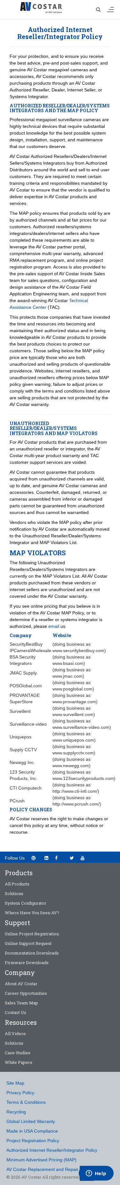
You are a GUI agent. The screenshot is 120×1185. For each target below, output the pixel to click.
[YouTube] (85, 857)
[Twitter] (72, 858)
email (53, 626)
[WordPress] (33, 858)
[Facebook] (59, 857)
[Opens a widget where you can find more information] (96, 1174)
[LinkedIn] (46, 858)
